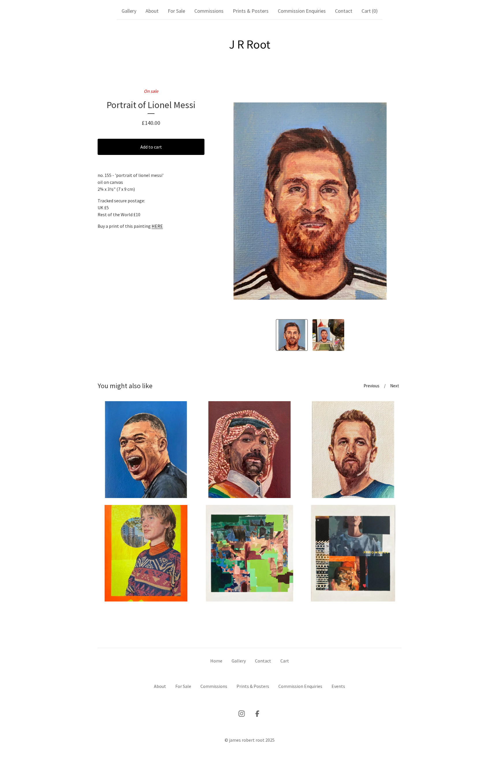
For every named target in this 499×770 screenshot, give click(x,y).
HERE (157, 226)
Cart (284, 661)
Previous (371, 385)
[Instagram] (242, 713)
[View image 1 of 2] (292, 335)
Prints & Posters (251, 11)
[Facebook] (257, 713)
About (152, 11)
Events (338, 686)
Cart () (370, 11)
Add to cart (151, 147)
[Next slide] (393, 201)
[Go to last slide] (226, 201)
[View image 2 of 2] (328, 335)
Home (216, 661)
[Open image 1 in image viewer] (310, 201)
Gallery (129, 11)
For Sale (176, 11)
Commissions (209, 11)
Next (394, 385)
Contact (343, 11)
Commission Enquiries (302, 11)
